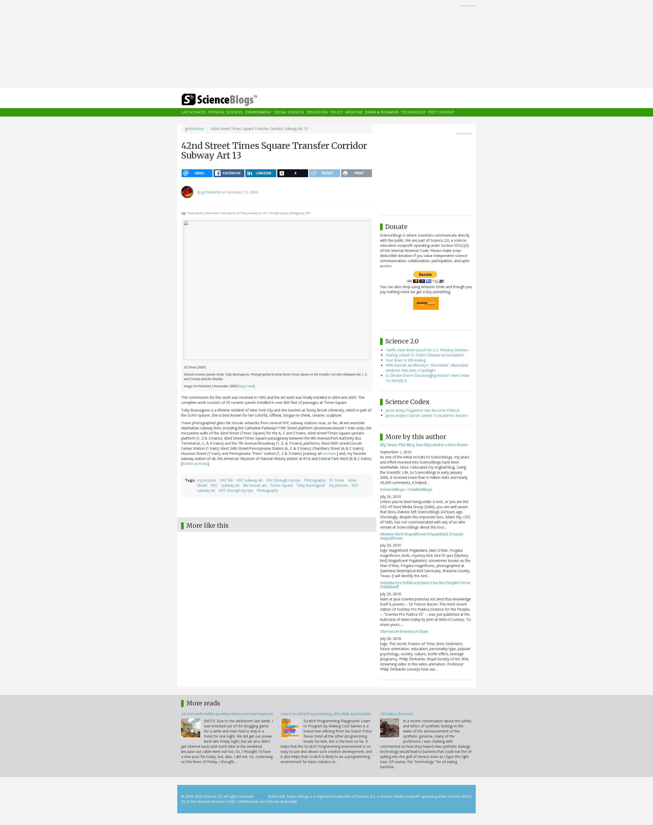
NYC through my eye (275, 213)
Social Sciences (289, 112)
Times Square (195, 213)
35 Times (241, 213)
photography (296, 213)
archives (330, 453)
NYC (308, 213)
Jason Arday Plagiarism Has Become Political (422, 410)
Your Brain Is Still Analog (405, 360)
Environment (258, 112)
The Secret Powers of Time (404, 631)
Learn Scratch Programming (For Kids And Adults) (326, 714)
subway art (254, 213)
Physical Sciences (225, 112)
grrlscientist (194, 128)
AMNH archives (195, 463)
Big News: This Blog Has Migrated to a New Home (424, 445)
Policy (336, 112)
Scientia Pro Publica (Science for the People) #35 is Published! (425, 585)
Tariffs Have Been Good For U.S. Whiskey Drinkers (426, 349)
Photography (314, 480)
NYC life (226, 480)
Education (317, 112)
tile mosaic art (255, 485)
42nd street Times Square (220, 213)
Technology (413, 112)
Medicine (353, 112)
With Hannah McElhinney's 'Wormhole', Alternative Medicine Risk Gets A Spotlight (426, 368)
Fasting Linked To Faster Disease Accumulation (424, 355)
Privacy (261, 796)
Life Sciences (193, 112)
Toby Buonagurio (310, 485)
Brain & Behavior (381, 112)
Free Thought (441, 112)
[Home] (229, 100)
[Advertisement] (326, 44)
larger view (246, 386)
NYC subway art (249, 480)
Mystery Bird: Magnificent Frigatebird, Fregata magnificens (421, 536)
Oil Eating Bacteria (396, 714)
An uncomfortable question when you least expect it (227, 714)
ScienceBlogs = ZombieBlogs (406, 489)
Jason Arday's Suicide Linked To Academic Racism (426, 415)
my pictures (206, 480)
